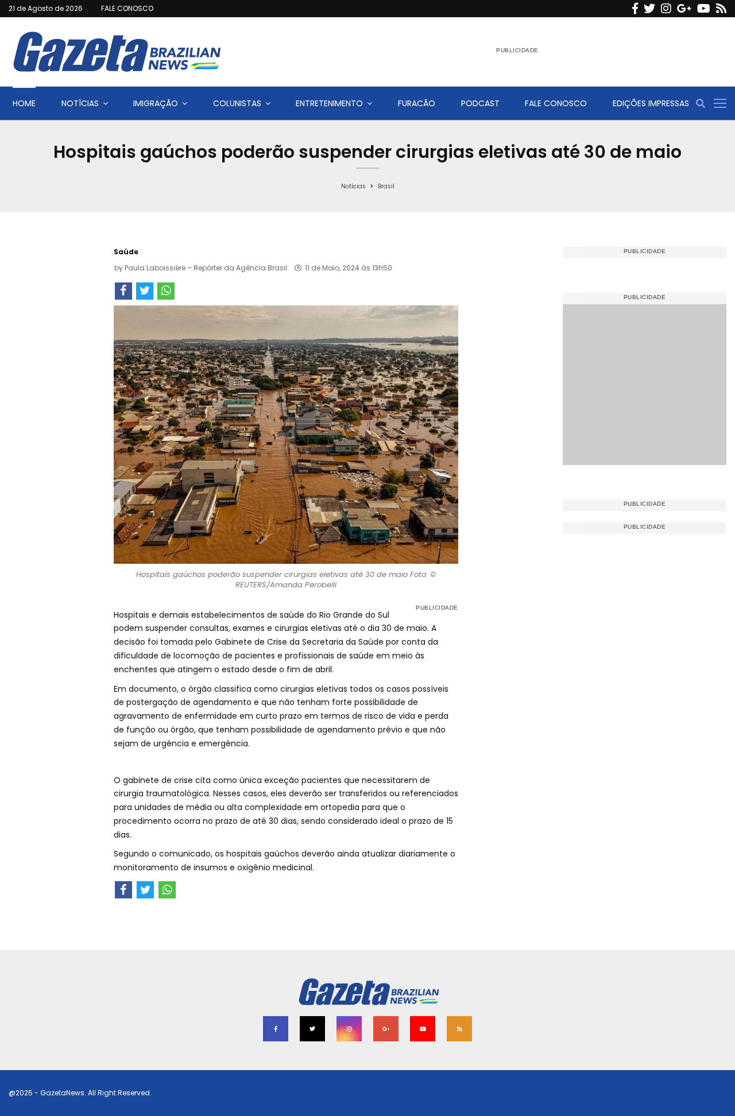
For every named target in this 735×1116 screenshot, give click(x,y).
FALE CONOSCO (127, 8)
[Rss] (721, 8)
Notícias (80, 103)
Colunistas (237, 103)
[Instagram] (666, 8)
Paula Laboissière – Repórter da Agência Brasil (206, 268)
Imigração (155, 103)
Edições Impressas (651, 103)
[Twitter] (649, 8)
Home (24, 103)
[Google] (684, 8)
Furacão (416, 103)
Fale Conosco (556, 103)
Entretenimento (329, 103)
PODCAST (480, 103)
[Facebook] (635, 8)
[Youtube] (703, 8)
